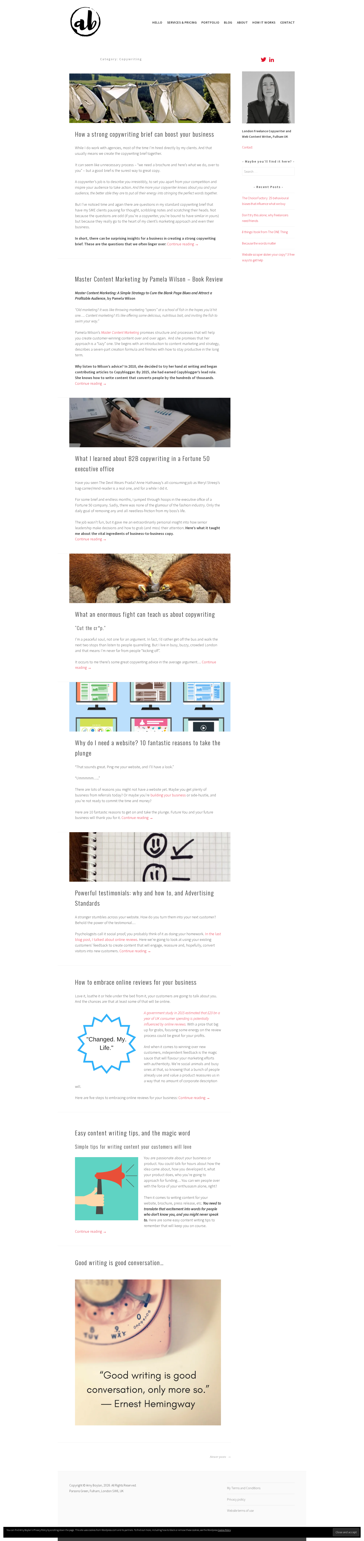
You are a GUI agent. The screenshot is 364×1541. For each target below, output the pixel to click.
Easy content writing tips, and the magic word (132, 1132)
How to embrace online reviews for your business (136, 981)
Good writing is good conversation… (119, 1262)
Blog (228, 22)
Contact (287, 22)
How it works (264, 22)
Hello (157, 22)
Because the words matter (259, 243)
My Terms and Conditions (243, 1488)
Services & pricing (182, 22)
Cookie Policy (224, 1530)
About (242, 22)
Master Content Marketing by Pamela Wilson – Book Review (149, 278)
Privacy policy (236, 1499)
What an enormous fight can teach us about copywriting (145, 613)
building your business (168, 795)
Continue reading (183, 244)
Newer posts (218, 1456)
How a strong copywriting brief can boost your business (144, 133)
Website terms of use (240, 1511)
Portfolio (210, 22)
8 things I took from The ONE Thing (265, 232)
